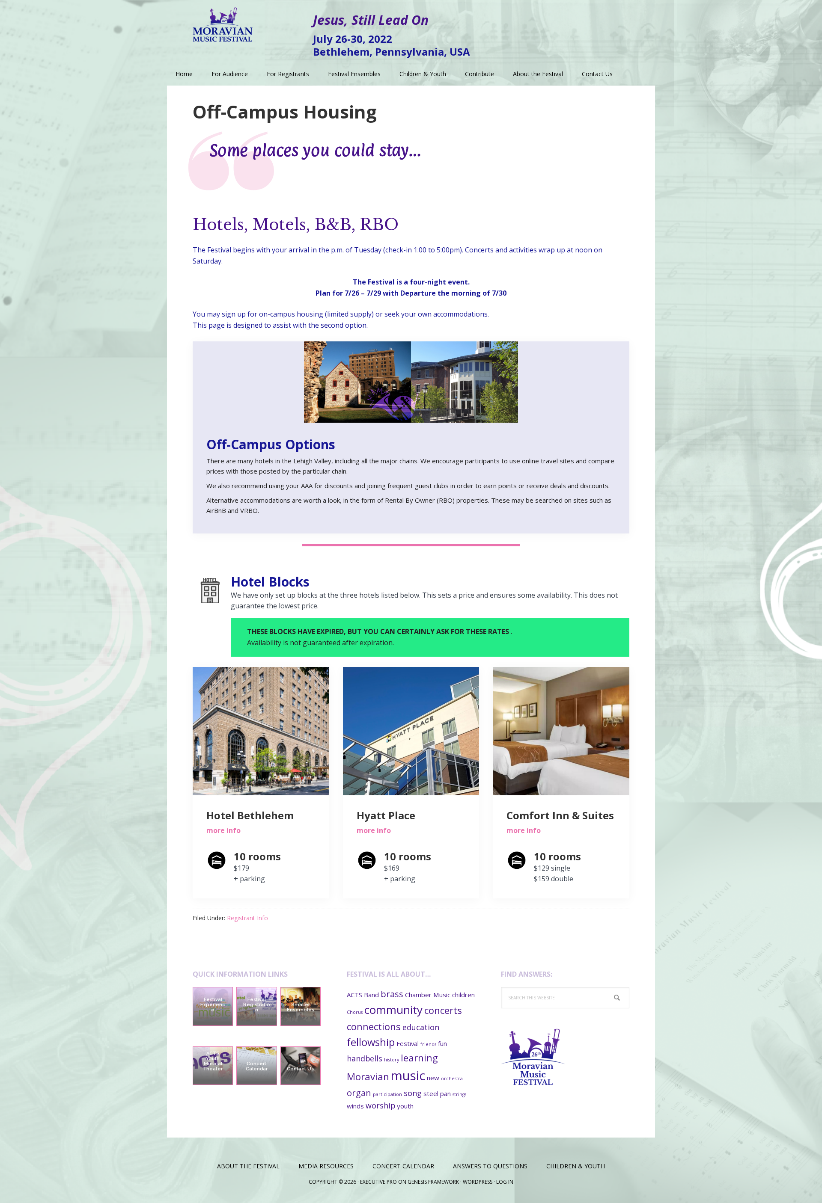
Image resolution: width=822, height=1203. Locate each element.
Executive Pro (378, 1181)
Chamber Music (427, 994)
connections (374, 1026)
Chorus (355, 1012)
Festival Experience (212, 1005)
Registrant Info (247, 918)
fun (442, 1043)
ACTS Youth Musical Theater (213, 1061)
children (463, 994)
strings (459, 1094)
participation (387, 1094)
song (413, 1093)
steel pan (437, 1093)
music (408, 1075)
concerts (443, 1010)
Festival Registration (256, 1005)
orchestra (452, 1079)
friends (428, 1044)
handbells (364, 1058)
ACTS (354, 994)
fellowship (371, 1042)
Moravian (368, 1076)
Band (371, 994)
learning (419, 1057)
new (433, 1077)
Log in (504, 1181)
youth (405, 1106)
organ (359, 1093)
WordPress (477, 1181)
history (391, 1060)
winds (355, 1106)
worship (380, 1105)
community (393, 1009)
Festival (407, 1043)
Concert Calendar (257, 1066)
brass (392, 994)
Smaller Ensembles (300, 1007)
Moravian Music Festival (222, 21)
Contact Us (300, 1069)
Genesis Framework (433, 1181)
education (420, 1027)
